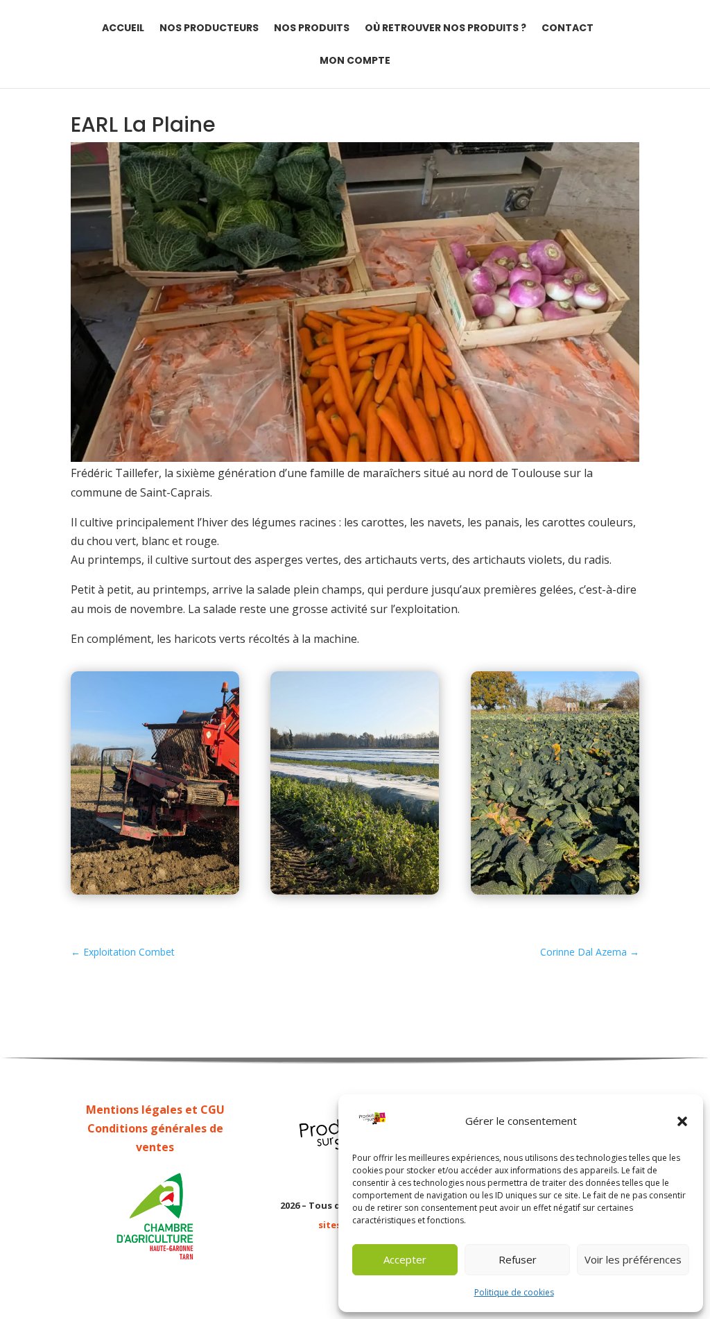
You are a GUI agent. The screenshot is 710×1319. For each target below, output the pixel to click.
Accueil (123, 29)
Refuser (518, 1259)
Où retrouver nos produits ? (445, 29)
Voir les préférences (633, 1259)
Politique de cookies (514, 1292)
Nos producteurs (209, 29)
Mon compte (355, 61)
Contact (568, 29)
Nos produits (311, 29)
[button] (682, 1121)
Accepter (404, 1259)
